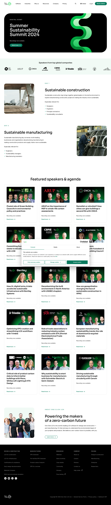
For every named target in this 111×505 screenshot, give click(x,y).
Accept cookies (77, 262)
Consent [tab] (33, 247)
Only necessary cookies (34, 262)
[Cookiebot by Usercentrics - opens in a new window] (81, 242)
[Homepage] (7, 3)
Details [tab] (55, 247)
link (56, 256)
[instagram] (12, 478)
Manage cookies (54, 262)
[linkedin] (5, 478)
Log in (91, 3)
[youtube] (9, 478)
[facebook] (16, 478)
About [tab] (78, 247)
